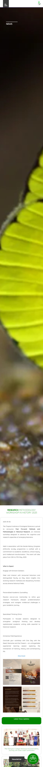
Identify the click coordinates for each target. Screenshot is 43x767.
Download (21, 656)
